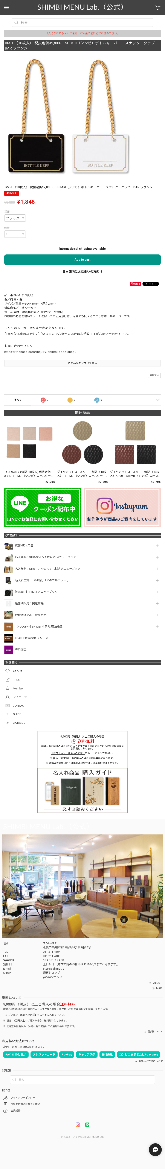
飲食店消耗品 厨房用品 (30, 615)
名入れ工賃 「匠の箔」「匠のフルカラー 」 (43, 580)
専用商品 (20, 649)
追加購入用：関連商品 (29, 603)
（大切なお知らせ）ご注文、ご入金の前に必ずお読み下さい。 (82, 33)
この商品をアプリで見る (82, 363)
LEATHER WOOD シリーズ (31, 638)
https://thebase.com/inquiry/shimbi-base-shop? (40, 352)
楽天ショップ (51, 972)
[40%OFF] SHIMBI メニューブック (36, 591)
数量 (7, 227)
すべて (18, 399)
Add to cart (82, 259)
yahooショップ (53, 977)
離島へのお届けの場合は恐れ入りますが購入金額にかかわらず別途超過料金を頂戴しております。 (82, 747)
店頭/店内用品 (24, 545)
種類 (7, 211)
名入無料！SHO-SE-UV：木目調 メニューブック (45, 557)
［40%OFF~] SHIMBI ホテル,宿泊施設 (40, 626)
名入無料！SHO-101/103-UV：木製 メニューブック (47, 568)
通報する (154, 375)
